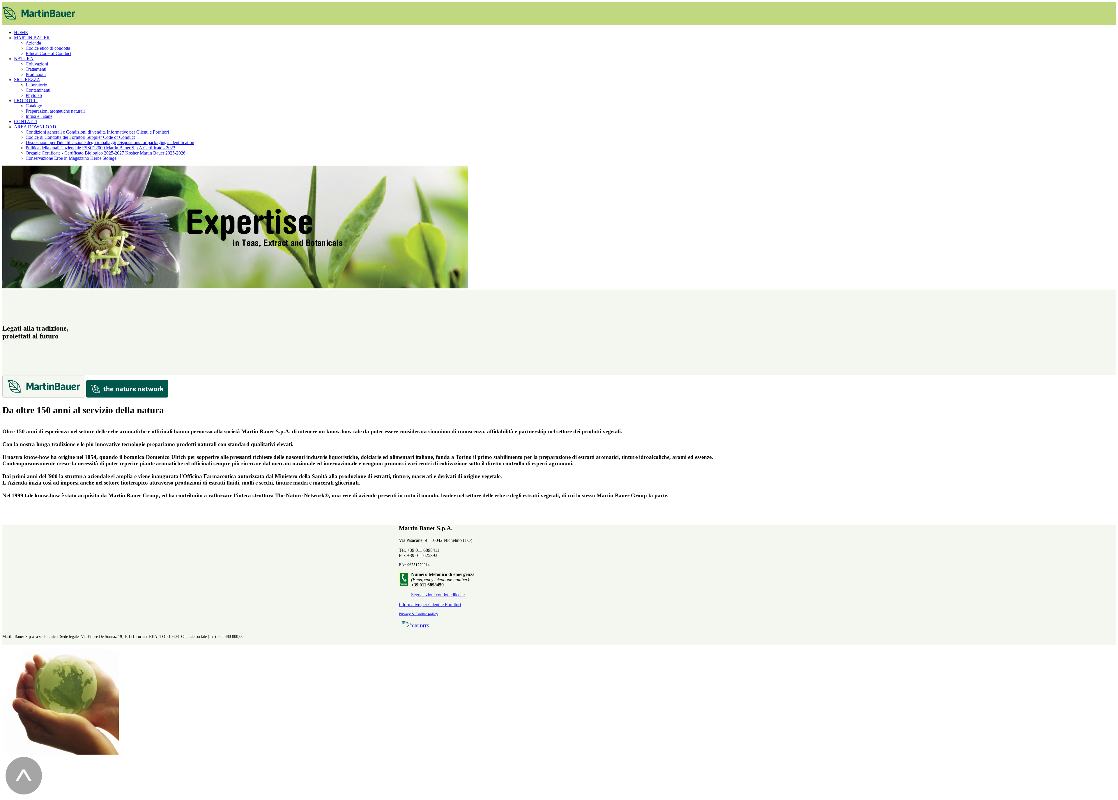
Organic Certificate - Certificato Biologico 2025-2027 (75, 152)
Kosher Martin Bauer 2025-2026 (155, 152)
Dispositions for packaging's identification (155, 142)
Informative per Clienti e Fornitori (138, 132)
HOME (21, 32)
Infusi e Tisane (39, 116)
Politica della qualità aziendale (53, 147)
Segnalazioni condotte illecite (438, 594)
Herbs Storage (103, 158)
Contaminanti (38, 90)
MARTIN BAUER (32, 37)
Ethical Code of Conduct (48, 53)
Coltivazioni (37, 63)
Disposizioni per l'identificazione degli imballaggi (71, 142)
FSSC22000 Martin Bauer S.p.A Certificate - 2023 (128, 147)
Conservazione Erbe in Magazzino (57, 158)
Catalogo (34, 105)
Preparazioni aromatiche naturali (55, 111)
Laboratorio (36, 84)
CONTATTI (25, 121)
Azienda (33, 42)
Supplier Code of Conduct (110, 137)
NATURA (23, 58)
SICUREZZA (27, 79)
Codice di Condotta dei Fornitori (55, 137)
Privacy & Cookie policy (418, 614)
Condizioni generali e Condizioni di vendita (66, 132)
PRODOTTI (26, 100)
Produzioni (36, 74)
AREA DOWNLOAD (35, 126)
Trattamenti (36, 69)
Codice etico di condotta (48, 48)
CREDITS (420, 626)
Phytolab (34, 95)
